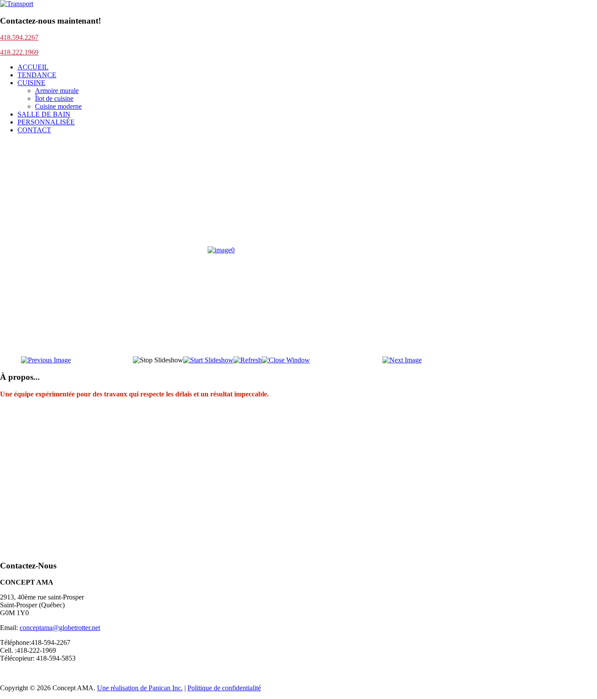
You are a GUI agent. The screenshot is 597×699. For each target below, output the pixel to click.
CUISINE (31, 82)
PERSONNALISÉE (46, 122)
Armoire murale (57, 90)
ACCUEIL (33, 67)
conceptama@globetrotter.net (60, 627)
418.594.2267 (19, 37)
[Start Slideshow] (208, 360)
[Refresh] (247, 360)
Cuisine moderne (58, 106)
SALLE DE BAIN (43, 114)
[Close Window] (286, 360)
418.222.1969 (19, 52)
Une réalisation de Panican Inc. (140, 688)
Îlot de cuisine (54, 98)
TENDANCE (36, 75)
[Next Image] (402, 360)
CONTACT (34, 130)
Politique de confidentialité (224, 688)
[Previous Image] (46, 360)
